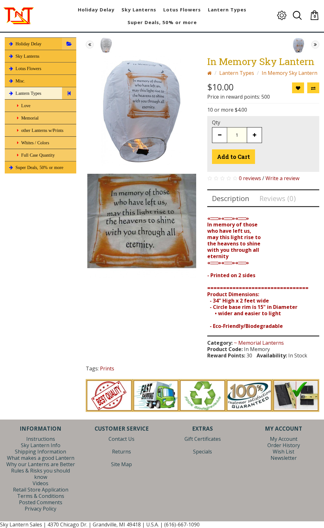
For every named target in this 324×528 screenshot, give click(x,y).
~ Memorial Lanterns (259, 342)
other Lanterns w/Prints (41, 130)
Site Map (121, 464)
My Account (283, 438)
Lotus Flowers (27, 68)
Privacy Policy (40, 508)
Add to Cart (233, 156)
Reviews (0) (277, 198)
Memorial (29, 118)
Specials (202, 451)
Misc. (19, 81)
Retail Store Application (40, 489)
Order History (283, 445)
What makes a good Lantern (40, 457)
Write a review (282, 178)
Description (230, 198)
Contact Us (121, 438)
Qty (216, 122)
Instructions (40, 438)
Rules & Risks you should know (40, 473)
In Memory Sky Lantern (289, 72)
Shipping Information (40, 451)
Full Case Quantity (37, 155)
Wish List (283, 451)
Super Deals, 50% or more (38, 167)
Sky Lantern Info (40, 445)
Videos (40, 483)
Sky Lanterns (26, 56)
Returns (121, 451)
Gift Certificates (202, 438)
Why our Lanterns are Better (40, 464)
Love (25, 105)
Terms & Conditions (40, 495)
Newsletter (284, 457)
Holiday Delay (27, 44)
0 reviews (250, 178)
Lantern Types (27, 93)
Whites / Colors (34, 142)
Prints (107, 368)
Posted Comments (40, 502)
